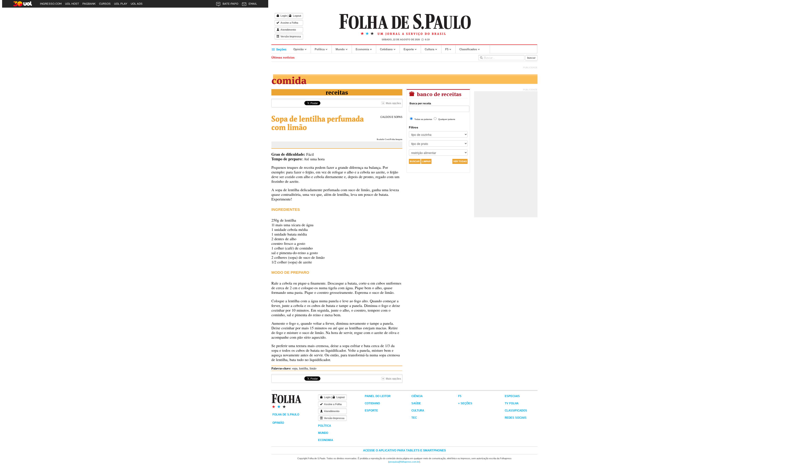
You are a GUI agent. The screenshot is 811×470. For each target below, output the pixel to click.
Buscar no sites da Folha (481, 58)
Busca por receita (420, 103)
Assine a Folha (289, 22)
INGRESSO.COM (51, 3)
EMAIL (253, 3)
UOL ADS (137, 3)
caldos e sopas (391, 117)
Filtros (413, 127)
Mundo (340, 49)
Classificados (468, 49)
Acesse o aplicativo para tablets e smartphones (404, 450)
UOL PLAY (120, 3)
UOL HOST (72, 3)
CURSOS (105, 3)
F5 (446, 49)
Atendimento (288, 29)
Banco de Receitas (438, 94)
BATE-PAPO (230, 3)
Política (320, 49)
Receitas (337, 92)
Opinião (298, 49)
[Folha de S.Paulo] (405, 21)
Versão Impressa (290, 36)
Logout (297, 15)
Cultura (429, 49)
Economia (362, 49)
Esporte (409, 49)
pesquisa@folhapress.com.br (404, 461)
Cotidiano (386, 49)
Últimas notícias (283, 57)
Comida (289, 79)
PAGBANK (89, 3)
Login (283, 15)
